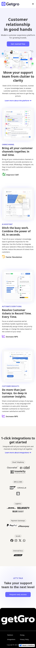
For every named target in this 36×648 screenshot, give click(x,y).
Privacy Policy (24, 639)
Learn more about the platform (18, 101)
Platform (10, 635)
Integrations (11, 639)
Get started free (18, 44)
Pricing (22, 635)
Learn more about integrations (18, 452)
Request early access (18, 595)
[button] (33, 4)
